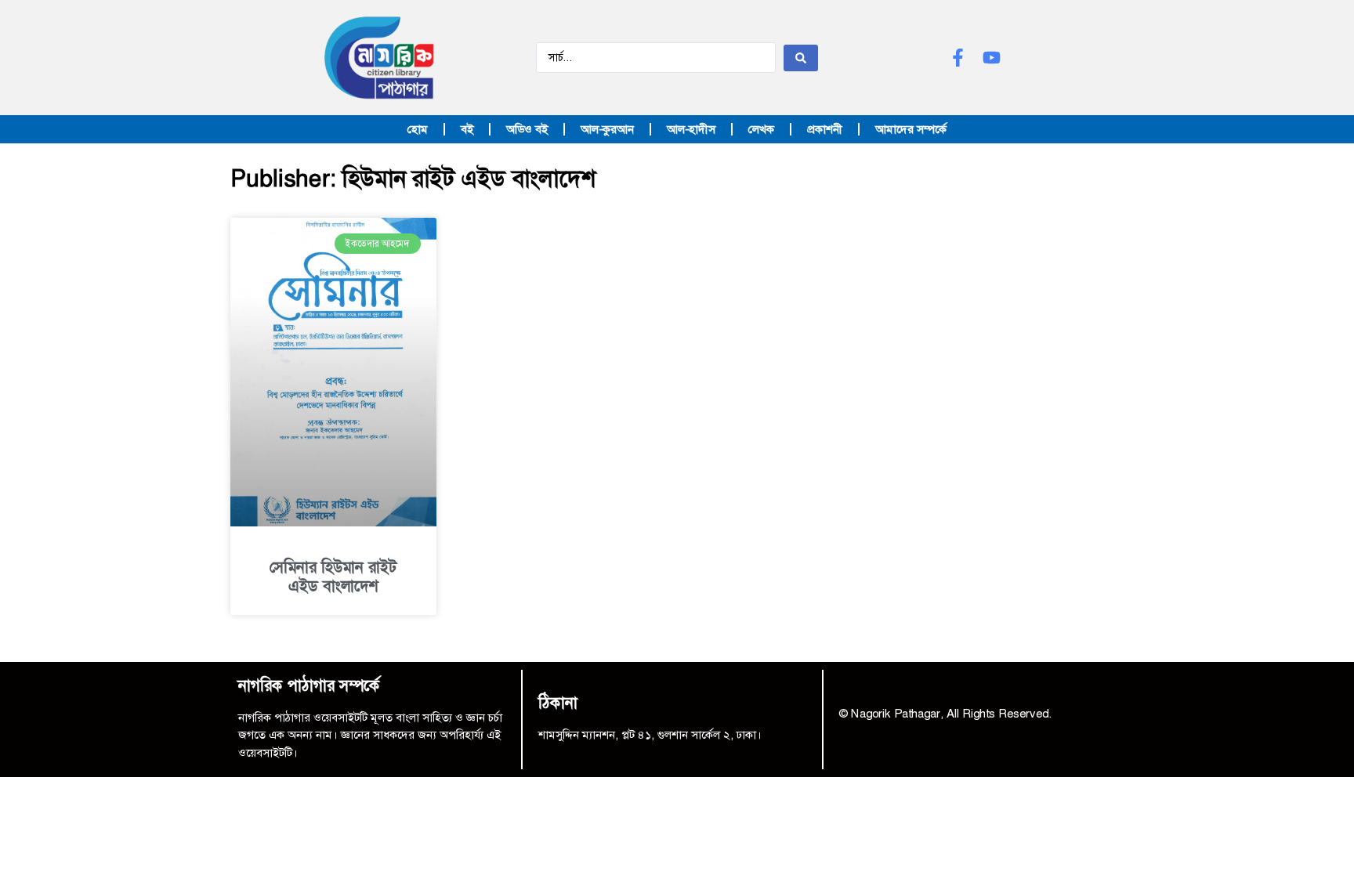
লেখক (761, 129)
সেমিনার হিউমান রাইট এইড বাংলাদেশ (333, 576)
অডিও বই (527, 129)
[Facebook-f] (958, 58)
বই (467, 129)
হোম (417, 129)
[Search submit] (801, 58)
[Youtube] (992, 58)
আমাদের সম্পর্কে (911, 129)
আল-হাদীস (691, 129)
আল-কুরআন (607, 129)
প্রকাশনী (824, 129)
